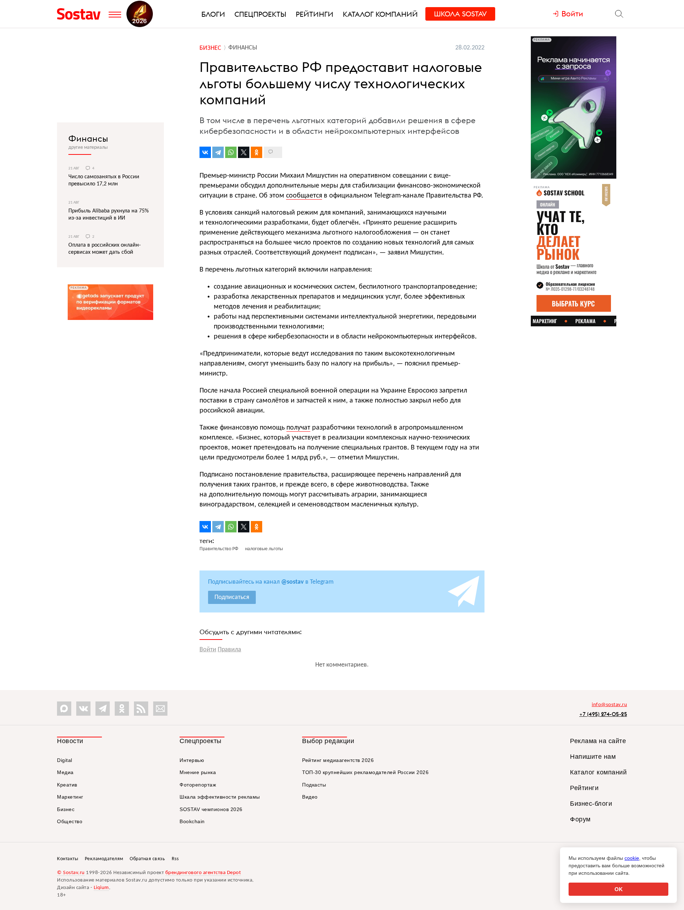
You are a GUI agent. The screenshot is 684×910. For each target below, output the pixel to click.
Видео (310, 797)
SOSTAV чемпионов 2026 (211, 809)
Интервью (192, 760)
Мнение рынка (198, 772)
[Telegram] (218, 152)
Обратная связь (147, 859)
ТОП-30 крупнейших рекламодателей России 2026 (365, 772)
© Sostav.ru (71, 872)
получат (298, 427)
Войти (208, 649)
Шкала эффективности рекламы (220, 797)
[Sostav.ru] (81, 14)
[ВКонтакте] (205, 152)
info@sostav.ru (609, 705)
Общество (69, 821)
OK (619, 889)
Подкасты (314, 785)
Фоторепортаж (198, 785)
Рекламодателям (104, 859)
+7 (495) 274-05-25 (603, 714)
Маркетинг (70, 797)
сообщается (304, 195)
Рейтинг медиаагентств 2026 (338, 760)
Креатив (67, 785)
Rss (175, 859)
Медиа (65, 772)
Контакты (67, 859)
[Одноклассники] (256, 152)
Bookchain (192, 821)
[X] (243, 152)
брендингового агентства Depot (203, 872)
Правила (229, 649)
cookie (632, 858)
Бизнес (65, 809)
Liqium (101, 887)
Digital (64, 760)
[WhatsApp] (231, 152)
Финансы (88, 138)
